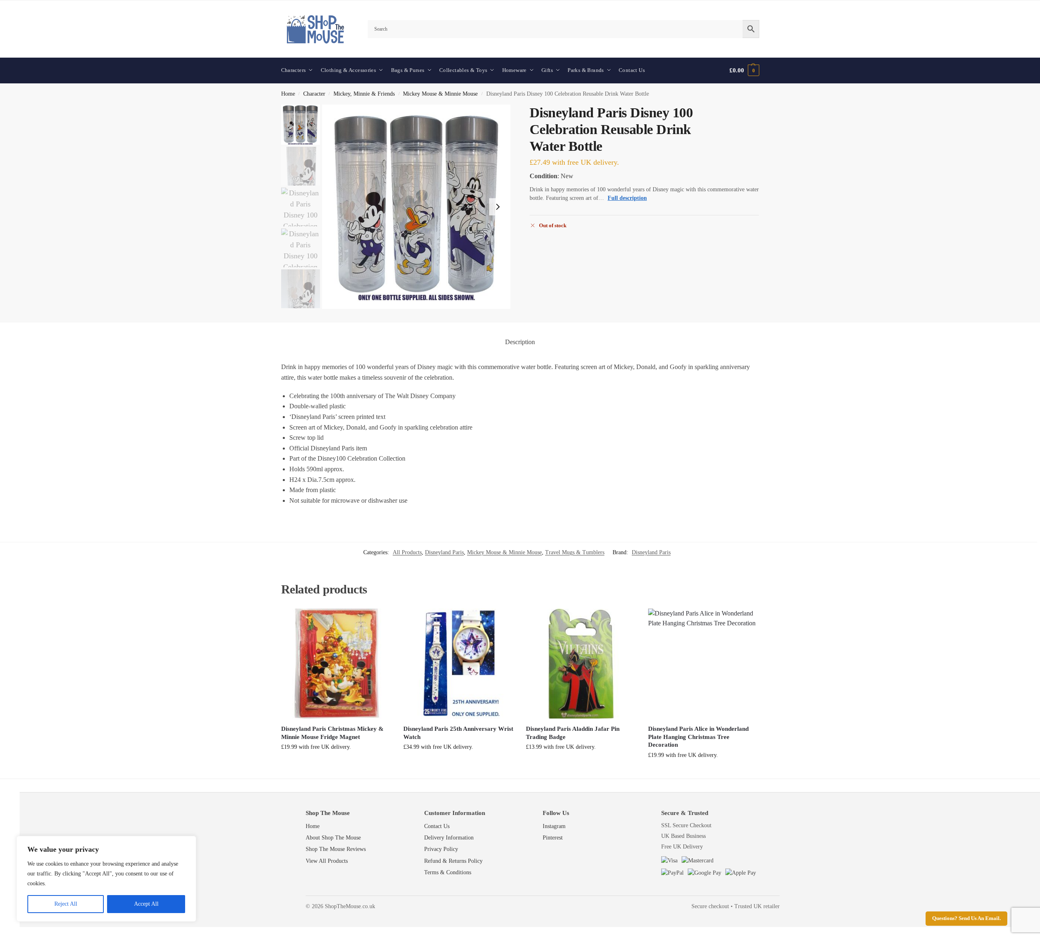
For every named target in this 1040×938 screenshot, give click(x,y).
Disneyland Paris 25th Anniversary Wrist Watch (458, 732)
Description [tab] (520, 341)
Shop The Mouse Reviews (336, 849)
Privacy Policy (441, 849)
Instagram (554, 826)
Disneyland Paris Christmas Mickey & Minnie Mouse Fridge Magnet (332, 732)
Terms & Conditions (447, 872)
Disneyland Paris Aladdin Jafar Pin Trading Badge (573, 732)
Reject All (65, 904)
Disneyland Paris (444, 552)
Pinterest (553, 838)
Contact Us (437, 826)
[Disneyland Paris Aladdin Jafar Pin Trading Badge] (581, 664)
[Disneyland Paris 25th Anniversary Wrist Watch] (458, 664)
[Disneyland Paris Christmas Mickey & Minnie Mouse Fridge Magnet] (336, 664)
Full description (627, 198)
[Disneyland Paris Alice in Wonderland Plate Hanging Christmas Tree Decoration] (703, 664)
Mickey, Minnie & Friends (364, 94)
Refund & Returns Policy (453, 861)
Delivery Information (449, 838)
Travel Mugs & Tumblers (574, 552)
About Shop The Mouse (333, 838)
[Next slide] (497, 206)
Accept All (146, 904)
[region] (106, 879)
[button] (744, 70)
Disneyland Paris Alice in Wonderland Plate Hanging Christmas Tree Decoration (698, 736)
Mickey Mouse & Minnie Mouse (440, 94)
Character (314, 94)
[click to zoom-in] (416, 207)
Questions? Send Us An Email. (966, 918)
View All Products (327, 861)
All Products (407, 552)
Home (288, 94)
